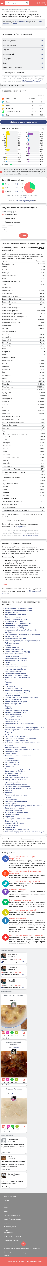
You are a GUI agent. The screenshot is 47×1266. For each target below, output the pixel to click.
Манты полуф (10, 665)
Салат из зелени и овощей (15, 628)
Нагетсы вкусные (11, 825)
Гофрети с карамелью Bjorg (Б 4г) (18, 788)
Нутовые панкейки (12, 782)
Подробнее (20, 526)
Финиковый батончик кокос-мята (18, 756)
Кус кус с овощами (12, 636)
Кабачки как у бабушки (14, 649)
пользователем (21, 22)
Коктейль (8, 791)
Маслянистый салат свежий (15, 747)
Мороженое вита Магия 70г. (16, 693)
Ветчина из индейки (13, 699)
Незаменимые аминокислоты (16, 667)
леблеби (8, 708)
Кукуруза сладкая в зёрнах (15, 669)
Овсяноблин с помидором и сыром (18, 769)
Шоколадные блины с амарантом (18, 819)
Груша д (8, 797)
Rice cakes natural (11, 721)
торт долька (9, 758)
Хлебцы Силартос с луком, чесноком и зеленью (23, 806)
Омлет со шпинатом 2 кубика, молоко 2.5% (22, 749)
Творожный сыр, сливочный (16, 658)
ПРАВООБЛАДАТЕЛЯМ (10, 1227)
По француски (10, 804)
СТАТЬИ (6, 1208)
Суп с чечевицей (32, 11)
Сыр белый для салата (13, 671)
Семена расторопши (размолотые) (18, 623)
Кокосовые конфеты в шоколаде (17, 691)
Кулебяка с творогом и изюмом (17, 678)
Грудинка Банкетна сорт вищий (17, 786)
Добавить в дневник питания (23, 122)
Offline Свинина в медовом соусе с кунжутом (22, 634)
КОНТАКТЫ (18, 1236)
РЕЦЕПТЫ (6, 1200)
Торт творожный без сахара (16, 801)
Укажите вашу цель (9, 212)
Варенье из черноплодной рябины (18, 610)
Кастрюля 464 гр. (11, 613)
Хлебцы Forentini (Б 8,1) (14, 773)
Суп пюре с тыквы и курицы (16, 619)
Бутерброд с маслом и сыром (16, 675)
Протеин (8, 682)
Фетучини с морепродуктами (16, 626)
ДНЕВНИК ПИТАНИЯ (10, 1196)
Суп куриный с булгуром (14, 823)
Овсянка (8, 706)
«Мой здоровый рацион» (30, 535)
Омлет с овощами (12, 814)
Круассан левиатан (12, 695)
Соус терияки (10, 686)
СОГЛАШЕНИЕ (8, 1240)
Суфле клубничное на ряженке (17, 830)
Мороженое (9, 817)
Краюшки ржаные (12, 656)
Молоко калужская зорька (15, 712)
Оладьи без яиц (11, 799)
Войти (42, 3)
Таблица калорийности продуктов (19, 9)
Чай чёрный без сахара (14, 621)
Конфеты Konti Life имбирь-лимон (18, 608)
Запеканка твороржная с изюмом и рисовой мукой (25, 832)
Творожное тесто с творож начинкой (19, 723)
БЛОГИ (6, 1204)
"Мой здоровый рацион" (31, 81)
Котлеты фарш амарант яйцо (16, 812)
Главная (4, 9)
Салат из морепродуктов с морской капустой (22, 641)
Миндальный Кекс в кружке (16, 660)
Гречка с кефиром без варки (16, 795)
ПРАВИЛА (15, 1240)
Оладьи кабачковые (13, 715)
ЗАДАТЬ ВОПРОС (9, 1236)
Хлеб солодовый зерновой (15, 615)
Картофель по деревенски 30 (16, 777)
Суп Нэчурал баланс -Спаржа (16, 710)
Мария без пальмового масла (16, 741)
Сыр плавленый (11, 680)
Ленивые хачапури (12, 719)
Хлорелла (9, 793)
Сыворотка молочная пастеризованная (20, 738)
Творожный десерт (12, 751)
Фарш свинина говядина (14, 808)
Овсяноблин (10, 767)
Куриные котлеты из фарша (16, 702)
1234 (6, 725)
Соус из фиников (11, 775)
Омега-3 (8, 645)
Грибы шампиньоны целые (15, 673)
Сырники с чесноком (13, 617)
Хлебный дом (10, 827)
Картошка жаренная (13, 704)
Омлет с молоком (12, 647)
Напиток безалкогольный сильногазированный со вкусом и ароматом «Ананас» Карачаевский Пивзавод (24, 730)
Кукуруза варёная (12, 764)
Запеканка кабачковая (14, 654)
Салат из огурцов (11, 821)
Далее (23, 235)
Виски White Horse (12, 762)
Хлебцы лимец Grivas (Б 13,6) (16, 780)
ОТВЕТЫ (6, 1223)
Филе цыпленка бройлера (15, 771)
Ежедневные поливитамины (16, 639)
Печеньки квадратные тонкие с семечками (21, 697)
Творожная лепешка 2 (13, 810)
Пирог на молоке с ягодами (15, 736)
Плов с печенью (11, 754)
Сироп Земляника (12, 760)
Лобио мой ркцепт (12, 643)
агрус (7, 734)
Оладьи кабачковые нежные (16, 784)
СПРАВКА (6, 1230)
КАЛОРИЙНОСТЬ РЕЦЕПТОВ (12, 1219)
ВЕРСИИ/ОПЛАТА (9, 1233)
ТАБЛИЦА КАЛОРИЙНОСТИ (12, 1215)
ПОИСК (6, 1211)
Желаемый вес (7, 226)
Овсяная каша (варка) (13, 688)
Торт (7, 684)
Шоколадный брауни (13, 717)
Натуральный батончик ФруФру (17, 652)
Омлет (7, 662)
